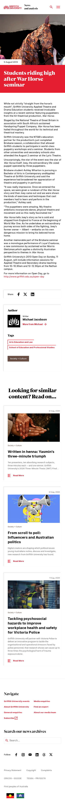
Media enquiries (42, 701)
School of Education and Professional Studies (32, 347)
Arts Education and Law (21, 342)
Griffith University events (17, 701)
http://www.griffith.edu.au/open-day (24, 276)
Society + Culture (18, 358)
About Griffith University (16, 707)
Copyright (31, 770)
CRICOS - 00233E (13, 778)
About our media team (45, 712)
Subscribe (9, 718)
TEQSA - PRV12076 (36, 778)
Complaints (46, 770)
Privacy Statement (12, 770)
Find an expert (41, 707)
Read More (18, 475)
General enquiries (13, 712)
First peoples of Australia (16, 786)
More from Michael (33, 324)
